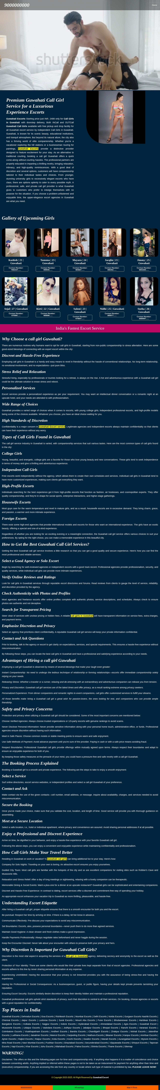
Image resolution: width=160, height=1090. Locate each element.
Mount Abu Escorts (85, 1020)
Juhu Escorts (46, 1046)
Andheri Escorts (59, 1031)
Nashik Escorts (149, 1016)
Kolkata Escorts (31, 1024)
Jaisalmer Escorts (39, 1035)
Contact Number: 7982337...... (16, 269)
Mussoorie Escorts (11, 1028)
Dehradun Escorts (30, 1016)
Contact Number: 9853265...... (144, 269)
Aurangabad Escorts (128, 1039)
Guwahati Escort (148, 1024)
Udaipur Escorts (32, 1028)
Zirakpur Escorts (119, 1031)
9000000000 (16, 5)
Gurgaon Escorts (132, 1016)
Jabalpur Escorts (91, 1028)
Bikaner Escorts (113, 1035)
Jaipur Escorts (28, 1020)
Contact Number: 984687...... (80, 269)
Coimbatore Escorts (12, 1031)
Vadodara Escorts (52, 1028)
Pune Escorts (104, 1020)
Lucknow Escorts (47, 1020)
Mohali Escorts (138, 1031)
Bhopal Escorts (110, 1028)
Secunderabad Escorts (96, 1043)
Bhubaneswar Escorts (125, 1020)
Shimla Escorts (98, 1046)
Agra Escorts (130, 1024)
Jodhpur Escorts (72, 1028)
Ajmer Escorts (9, 1039)
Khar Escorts (32, 1046)
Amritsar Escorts (148, 1035)
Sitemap (128, 1046)
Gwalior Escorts (91, 1039)
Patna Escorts (82, 1046)
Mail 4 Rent (132, 1088)
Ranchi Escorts (128, 1028)
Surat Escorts (66, 1020)
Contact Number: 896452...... (112, 269)
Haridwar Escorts (147, 1020)
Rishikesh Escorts (64, 1016)
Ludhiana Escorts (20, 1035)
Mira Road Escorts (11, 1043)
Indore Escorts (68, 1024)
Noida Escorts (115, 1016)
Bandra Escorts (78, 1031)
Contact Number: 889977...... (112, 314)
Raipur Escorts (42, 1039)
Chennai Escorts (10, 1020)
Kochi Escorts (74, 1039)
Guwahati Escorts (11, 1016)
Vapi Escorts (17, 1046)
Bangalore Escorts (11, 1024)
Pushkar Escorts (54, 1043)
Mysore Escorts (149, 1039)
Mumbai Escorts (83, 1016)
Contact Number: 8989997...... (144, 318)
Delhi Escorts (100, 1016)
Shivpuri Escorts (139, 1043)
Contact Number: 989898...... (48, 314)
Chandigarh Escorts (98, 1031)
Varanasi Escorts (147, 1028)
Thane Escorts (115, 1046)
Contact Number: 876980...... (16, 314)
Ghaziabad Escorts (73, 1043)
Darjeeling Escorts (76, 1035)
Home (154, 5)
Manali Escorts (108, 1039)
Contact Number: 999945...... (48, 269)
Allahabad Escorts (64, 1046)
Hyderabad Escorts (88, 1024)
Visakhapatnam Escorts (37, 1031)
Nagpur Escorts (50, 1024)
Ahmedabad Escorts (110, 1024)
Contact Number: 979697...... (80, 318)
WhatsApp (79, 1088)
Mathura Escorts (95, 1035)
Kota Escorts (58, 1039)
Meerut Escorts (57, 1035)
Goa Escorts (47, 1016)
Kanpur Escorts (131, 1035)
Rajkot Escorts (25, 1039)
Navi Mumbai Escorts (33, 1043)
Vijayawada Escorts (119, 1043)
